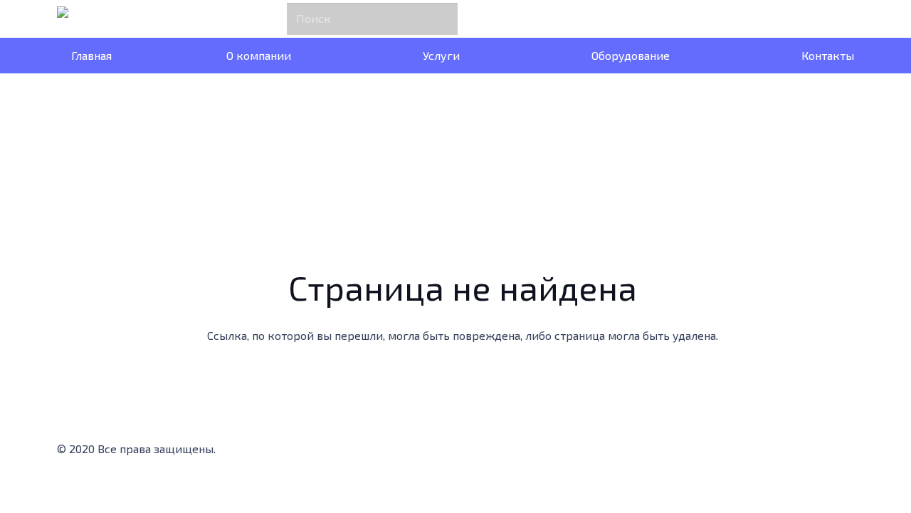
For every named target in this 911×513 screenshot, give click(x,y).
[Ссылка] (93, 18)
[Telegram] (378, 453)
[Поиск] (443, 18)
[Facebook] (264, 453)
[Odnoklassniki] (349, 453)
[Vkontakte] (406, 453)
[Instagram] (321, 453)
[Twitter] (292, 453)
